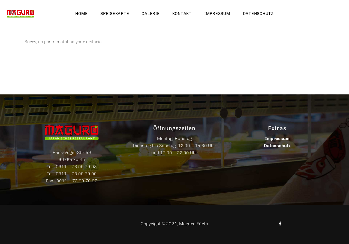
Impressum (277, 138)
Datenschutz (277, 145)
